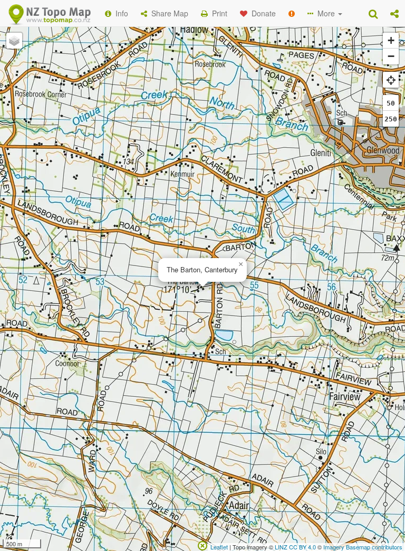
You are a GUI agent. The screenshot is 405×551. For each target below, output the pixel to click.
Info (119, 13)
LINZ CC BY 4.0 (295, 547)
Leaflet (219, 547)
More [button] (325, 13)
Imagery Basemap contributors (362, 547)
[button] (394, 13)
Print (217, 13)
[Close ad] (202, 544)
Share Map (167, 13)
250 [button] (390, 119)
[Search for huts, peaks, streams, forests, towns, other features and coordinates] (373, 13)
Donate (261, 13)
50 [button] (391, 103)
